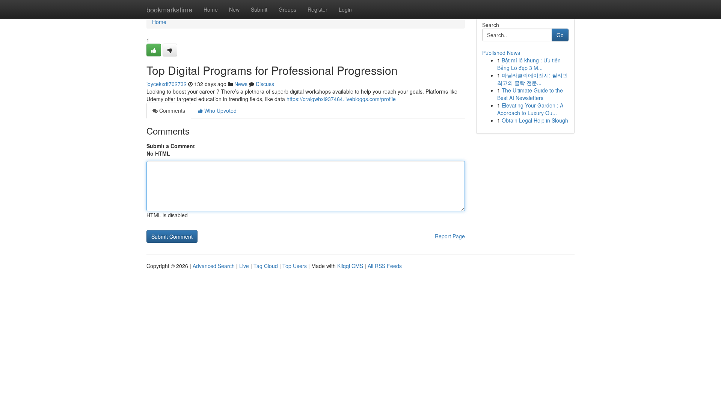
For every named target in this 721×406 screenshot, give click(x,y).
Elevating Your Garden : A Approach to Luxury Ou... (530, 109)
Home (211, 9)
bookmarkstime (169, 9)
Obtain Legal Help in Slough (535, 120)
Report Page (450, 236)
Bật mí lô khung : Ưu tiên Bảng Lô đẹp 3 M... (529, 63)
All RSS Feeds (385, 266)
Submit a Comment (170, 146)
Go (560, 35)
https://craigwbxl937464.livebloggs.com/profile (341, 99)
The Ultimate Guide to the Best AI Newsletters (530, 94)
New (234, 9)
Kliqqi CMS (350, 266)
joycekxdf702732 (166, 84)
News (240, 84)
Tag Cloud (265, 266)
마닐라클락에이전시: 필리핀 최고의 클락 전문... (532, 78)
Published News (501, 52)
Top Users (294, 266)
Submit (259, 9)
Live (244, 266)
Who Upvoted (220, 110)
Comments (171, 110)
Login (345, 9)
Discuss (265, 84)
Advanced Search (214, 266)
